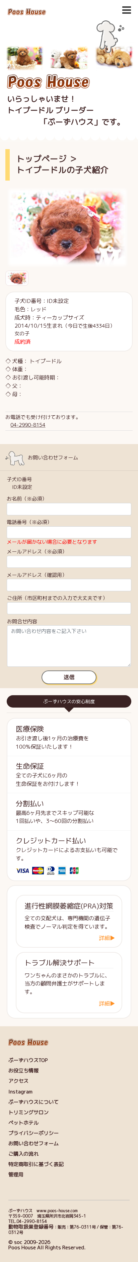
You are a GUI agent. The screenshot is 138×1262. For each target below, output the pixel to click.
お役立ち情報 (23, 1070)
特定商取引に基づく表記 (36, 1164)
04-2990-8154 (27, 424)
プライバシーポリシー (33, 1133)
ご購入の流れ (23, 1153)
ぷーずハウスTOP (28, 1060)
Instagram (20, 1091)
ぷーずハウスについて (33, 1102)
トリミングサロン (28, 1112)
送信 (69, 677)
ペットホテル (23, 1122)
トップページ (41, 159)
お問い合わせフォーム (33, 1143)
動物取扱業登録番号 (31, 1226)
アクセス (18, 1080)
